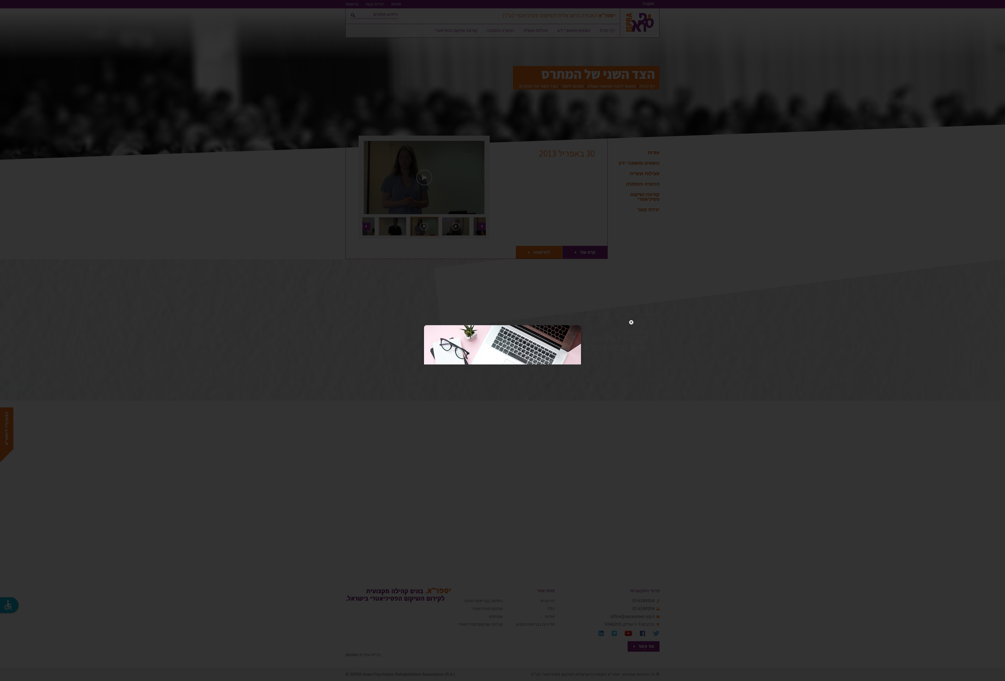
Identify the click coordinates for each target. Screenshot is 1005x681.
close (631, 322)
